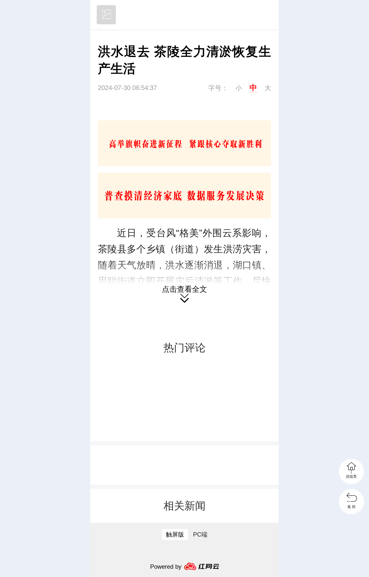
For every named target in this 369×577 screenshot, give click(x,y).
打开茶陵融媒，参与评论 (184, 423)
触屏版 (175, 534)
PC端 (200, 534)
